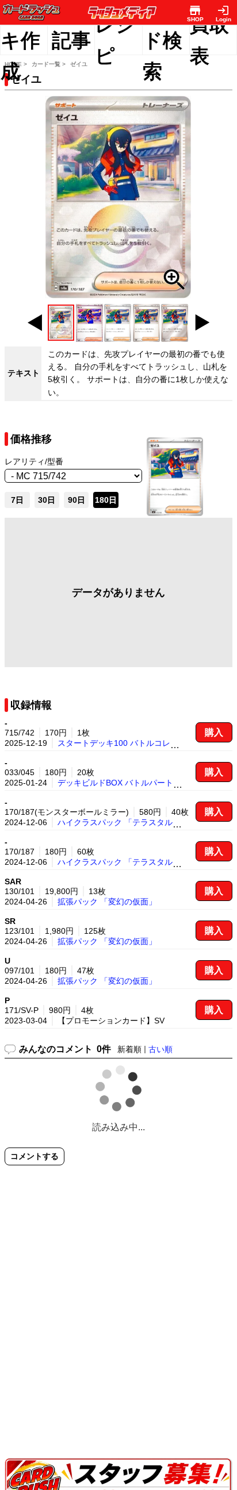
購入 (214, 732)
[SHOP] (195, 10)
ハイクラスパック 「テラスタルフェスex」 (135, 822)
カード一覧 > (49, 64)
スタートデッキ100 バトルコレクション (130, 743)
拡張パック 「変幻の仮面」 (107, 901)
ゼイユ (78, 64)
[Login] (223, 10)
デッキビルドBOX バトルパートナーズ (127, 782)
